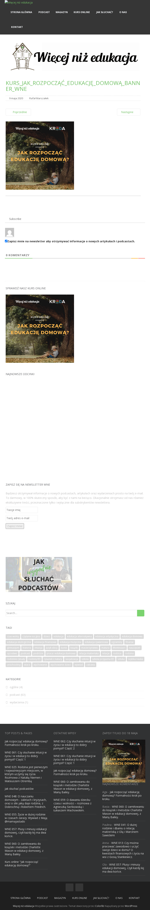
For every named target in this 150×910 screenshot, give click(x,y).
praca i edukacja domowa (61, 653)
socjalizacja (71, 659)
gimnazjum (13, 647)
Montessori (119, 647)
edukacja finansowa (45, 642)
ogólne (14, 687)
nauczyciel (134, 647)
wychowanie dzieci (61, 664)
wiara (27, 664)
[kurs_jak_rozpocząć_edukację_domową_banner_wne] (40, 155)
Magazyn (62, 12)
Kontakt (17, 27)
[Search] (140, 613)
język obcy (51, 647)
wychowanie (40, 664)
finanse (130, 642)
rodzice (117, 653)
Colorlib (99, 906)
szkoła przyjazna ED (103, 659)
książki (74, 647)
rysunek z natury (53, 659)
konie (64, 647)
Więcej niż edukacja (23, 906)
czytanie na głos (31, 636)
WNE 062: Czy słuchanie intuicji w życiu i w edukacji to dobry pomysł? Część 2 (75, 744)
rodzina (129, 653)
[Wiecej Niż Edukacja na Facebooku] (69, 887)
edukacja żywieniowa (96, 642)
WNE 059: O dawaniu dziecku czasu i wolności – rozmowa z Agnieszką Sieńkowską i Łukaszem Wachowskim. (72, 805)
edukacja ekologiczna (19, 642)
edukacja (58, 636)
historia (27, 647)
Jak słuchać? (104, 12)
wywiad (79, 664)
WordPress (131, 906)
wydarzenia (17, 702)
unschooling (14, 664)
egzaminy (117, 642)
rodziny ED (34, 659)
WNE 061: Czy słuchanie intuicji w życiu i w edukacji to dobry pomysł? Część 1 (26, 756)
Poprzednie (19, 112)
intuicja (38, 647)
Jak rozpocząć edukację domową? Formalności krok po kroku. (26, 743)
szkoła (85, 659)
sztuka (121, 659)
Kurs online (82, 12)
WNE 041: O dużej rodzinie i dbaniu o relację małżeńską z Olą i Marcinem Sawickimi (120, 830)
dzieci (47, 636)
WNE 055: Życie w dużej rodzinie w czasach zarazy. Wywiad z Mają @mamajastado (26, 818)
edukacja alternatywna (79, 636)
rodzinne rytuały (16, 659)
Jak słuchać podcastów (19, 788)
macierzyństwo (89, 647)
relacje (106, 653)
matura (105, 647)
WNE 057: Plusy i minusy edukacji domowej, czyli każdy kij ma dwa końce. (26, 832)
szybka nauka (135, 659)
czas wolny (13, 636)
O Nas (123, 12)
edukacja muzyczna (70, 642)
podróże (38, 653)
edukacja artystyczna (106, 636)
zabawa (90, 664)
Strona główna (21, 12)
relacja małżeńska (89, 653)
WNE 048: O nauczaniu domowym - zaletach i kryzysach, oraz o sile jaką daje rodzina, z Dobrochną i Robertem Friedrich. (26, 801)
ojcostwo (12, 653)
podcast (25, 653)
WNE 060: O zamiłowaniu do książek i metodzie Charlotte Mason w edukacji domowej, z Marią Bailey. (24, 849)
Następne (127, 112)
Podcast (44, 12)
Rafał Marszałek (39, 98)
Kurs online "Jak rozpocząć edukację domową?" (21, 863)
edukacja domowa (132, 636)
